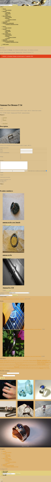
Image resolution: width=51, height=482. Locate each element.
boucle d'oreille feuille (40, 365)
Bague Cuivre (18, 364)
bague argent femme (43, 362)
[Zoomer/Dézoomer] (0, 477)
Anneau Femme (26, 360)
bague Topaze (10, 365)
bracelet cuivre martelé (34, 367)
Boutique (5, 11)
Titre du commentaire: (4, 152)
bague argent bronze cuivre (22, 362)
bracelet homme (10, 368)
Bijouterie (7, 18)
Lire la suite (8, 225)
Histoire (4, 8)
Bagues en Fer (19, 52)
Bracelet (16, 367)
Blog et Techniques (7, 16)
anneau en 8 (16, 360)
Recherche (15, 5)
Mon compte (8, 13)
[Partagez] (3, 477)
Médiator (41, 368)
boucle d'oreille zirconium (10, 367)
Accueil (1, 52)
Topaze (45, 368)
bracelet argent (22, 367)
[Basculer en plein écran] (1, 477)
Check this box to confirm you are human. (36, 170)
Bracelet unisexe (22, 368)
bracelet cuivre (28, 367)
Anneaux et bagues (12, 19)
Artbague (2, 0)
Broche (27, 368)
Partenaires (5, 22)
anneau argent (3, 360)
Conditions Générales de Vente (11, 24)
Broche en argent (30, 368)
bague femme (41, 364)
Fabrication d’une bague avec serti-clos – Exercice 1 (14, 298)
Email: (1, 151)
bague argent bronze (13, 362)
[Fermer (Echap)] (4, 477)
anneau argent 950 (10, 360)
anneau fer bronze (26, 112)
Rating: (1, 156)
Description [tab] (5, 123)
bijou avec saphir (15, 365)
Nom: (1, 149)
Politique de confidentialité (8, 23)
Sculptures (7, 20)
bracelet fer (4, 368)
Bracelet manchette (17, 368)
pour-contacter (8, 10)
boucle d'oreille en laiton (32, 365)
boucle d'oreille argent (23, 365)
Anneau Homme (33, 360)
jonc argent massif (36, 368)
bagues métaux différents (4, 365)
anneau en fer (20, 360)
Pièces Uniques (8, 17)
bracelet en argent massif (42, 367)
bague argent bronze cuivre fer (32, 362)
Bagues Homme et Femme (9, 52)
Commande (7, 12)
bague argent (42, 360)
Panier (6, 14)
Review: (2, 160)
